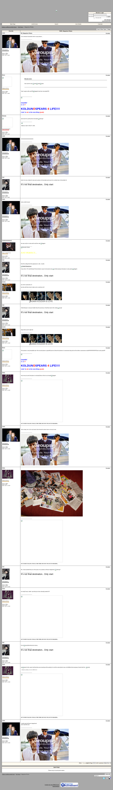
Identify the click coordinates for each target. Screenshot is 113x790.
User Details (78, 24)
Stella (3, 372)
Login (108, 16)
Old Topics (20, 27)
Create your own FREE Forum (52, 784)
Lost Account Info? (106, 21)
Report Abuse (56, 786)
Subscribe (108, 774)
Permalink (108, 33)
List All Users (35, 24)
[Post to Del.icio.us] (109, 778)
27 (86, 763)
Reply (109, 29)
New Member (107, 19)
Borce (3, 75)
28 (87, 763)
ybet (3, 177)
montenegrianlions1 (7, 240)
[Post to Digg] (107, 778)
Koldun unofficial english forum (9, 27)
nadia (3, 33)
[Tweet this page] (103, 778)
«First (80, 763)
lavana (3, 281)
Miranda (4, 115)
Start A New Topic (101, 29)
